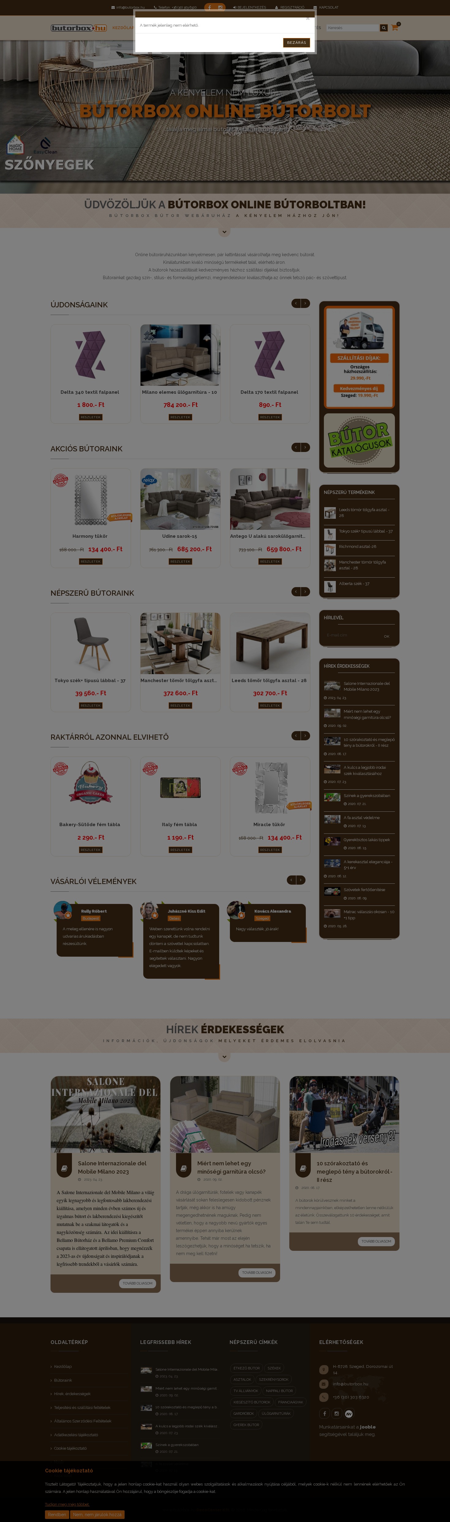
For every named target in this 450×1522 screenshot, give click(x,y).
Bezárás (296, 42)
